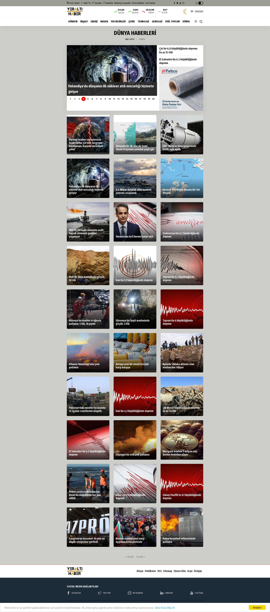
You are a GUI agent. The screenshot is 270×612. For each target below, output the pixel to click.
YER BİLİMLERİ (118, 21)
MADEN (104, 21)
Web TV (86, 3)
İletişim (198, 571)
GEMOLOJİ (157, 21)
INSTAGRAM (138, 593)
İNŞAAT (84, 21)
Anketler (109, 3)
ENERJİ (94, 21)
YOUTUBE (199, 593)
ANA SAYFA (129, 39)
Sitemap (167, 571)
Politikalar (150, 571)
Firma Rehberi (138, 3)
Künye (140, 571)
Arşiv (190, 571)
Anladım (257, 607)
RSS (160, 571)
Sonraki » (140, 556)
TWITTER (107, 593)
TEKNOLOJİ (143, 21)
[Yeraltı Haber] (75, 11)
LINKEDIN (169, 593)
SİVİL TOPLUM (172, 21)
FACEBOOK (76, 593)
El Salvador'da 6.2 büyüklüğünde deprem (178, 61)
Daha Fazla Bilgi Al (165, 607)
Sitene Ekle (180, 571)
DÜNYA (186, 21)
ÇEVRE (131, 21)
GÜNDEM (72, 21)
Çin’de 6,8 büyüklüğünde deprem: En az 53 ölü (178, 50)
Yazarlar (98, 3)
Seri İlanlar (150, 3)
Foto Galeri (74, 3)
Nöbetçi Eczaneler (122, 3)
